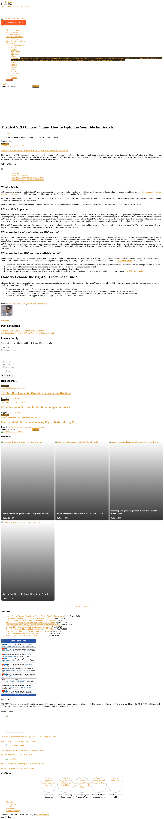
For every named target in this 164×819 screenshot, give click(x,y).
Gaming (14, 78)
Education (14, 54)
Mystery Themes (42, 815)
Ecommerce (15, 73)
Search (3, 84)
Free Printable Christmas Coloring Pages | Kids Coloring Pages (40, 422)
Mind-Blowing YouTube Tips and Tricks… (14, 650)
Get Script (11, 695)
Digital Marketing (12, 30)
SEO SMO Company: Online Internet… (17, 645)
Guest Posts (10, 43)
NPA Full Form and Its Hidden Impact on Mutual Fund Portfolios (30, 623)
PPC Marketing (12, 39)
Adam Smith (27, 755)
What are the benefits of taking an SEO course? (28, 178)
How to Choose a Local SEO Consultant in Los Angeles (22, 331)
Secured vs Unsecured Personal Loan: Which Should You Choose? (31, 629)
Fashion (14, 50)
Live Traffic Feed (18, 641)
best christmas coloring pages (18, 427)
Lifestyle (14, 65)
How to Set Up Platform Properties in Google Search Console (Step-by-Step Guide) (37, 616)
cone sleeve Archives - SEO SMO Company (20, 687)
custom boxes (25, 6)
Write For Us (11, 804)
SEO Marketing (12, 32)
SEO (18, 6)
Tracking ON (25, 695)
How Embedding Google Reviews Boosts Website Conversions (30, 618)
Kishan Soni (19, 146)
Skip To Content (7, 2)
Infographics (15, 56)
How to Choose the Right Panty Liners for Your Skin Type (28, 633)
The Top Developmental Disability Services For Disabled (36, 393)
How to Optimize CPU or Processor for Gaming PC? (26, 636)
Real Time (18, 695)
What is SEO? (16, 174)
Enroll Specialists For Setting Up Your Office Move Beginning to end (27, 333)
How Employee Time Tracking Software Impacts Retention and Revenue (33, 625)
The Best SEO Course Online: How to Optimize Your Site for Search (34, 150)
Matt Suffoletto (28, 768)
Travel (13, 69)
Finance (14, 67)
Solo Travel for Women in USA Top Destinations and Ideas (28, 631)
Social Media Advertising (15, 41)
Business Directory (13, 811)
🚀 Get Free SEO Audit (13, 22)
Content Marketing (13, 34)
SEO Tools (9, 80)
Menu (3, 26)
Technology (86, 59)
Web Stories (15, 52)
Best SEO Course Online (16, 304)
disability (10, 398)
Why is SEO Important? (20, 176)
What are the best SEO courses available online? (28, 180)
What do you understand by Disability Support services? (35, 407)
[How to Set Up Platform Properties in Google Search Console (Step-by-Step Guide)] (82, 724)
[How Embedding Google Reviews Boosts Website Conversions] (82, 745)
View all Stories (82, 606)
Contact (9, 806)
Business (14, 47)
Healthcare (19, 413)
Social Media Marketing (15, 37)
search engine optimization (37, 304)
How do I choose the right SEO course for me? (23, 182)
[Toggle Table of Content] (3, 170)
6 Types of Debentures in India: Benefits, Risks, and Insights (29, 627)
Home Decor (15, 75)
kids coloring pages (37, 427)
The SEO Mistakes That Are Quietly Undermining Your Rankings (31, 620)
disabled (18, 398)
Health (3, 6)
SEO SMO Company (30, 741)
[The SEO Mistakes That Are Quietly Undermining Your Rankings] (82, 759)
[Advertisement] (82, 105)
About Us (9, 802)
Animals (14, 71)
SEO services (11, 6)
